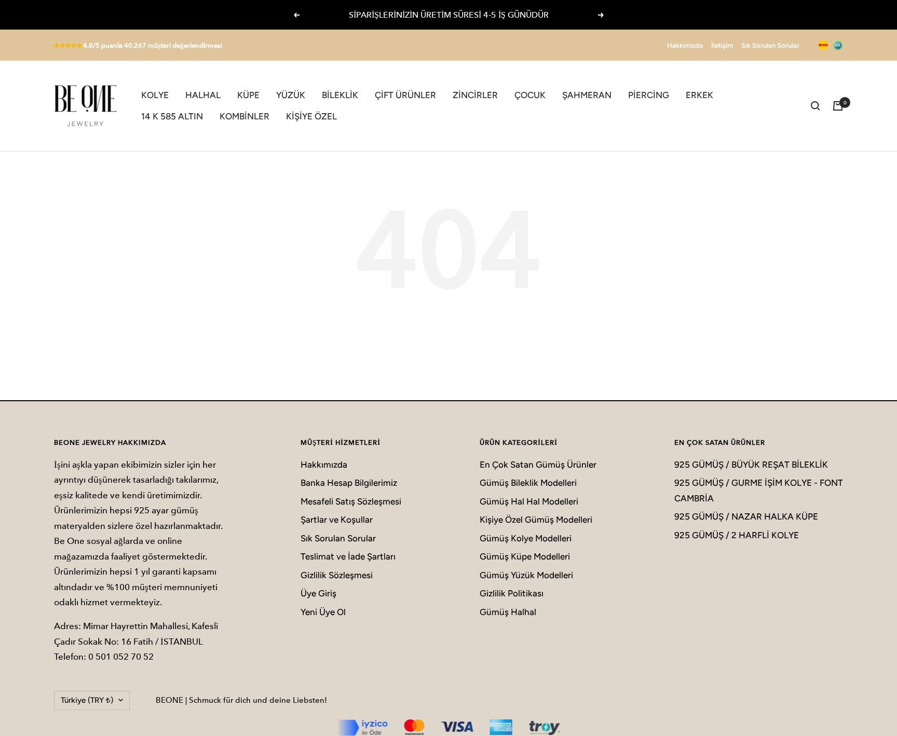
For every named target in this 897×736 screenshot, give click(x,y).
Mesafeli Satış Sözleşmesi (351, 501)
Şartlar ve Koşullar (337, 519)
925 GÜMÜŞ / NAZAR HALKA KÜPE (746, 516)
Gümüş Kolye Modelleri (526, 538)
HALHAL (203, 95)
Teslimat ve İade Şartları (348, 556)
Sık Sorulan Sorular (770, 45)
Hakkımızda (685, 45)
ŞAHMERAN (586, 95)
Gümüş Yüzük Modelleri (526, 575)
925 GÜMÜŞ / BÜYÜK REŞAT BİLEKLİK (751, 464)
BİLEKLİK (340, 95)
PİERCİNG (648, 95)
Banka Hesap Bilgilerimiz (349, 483)
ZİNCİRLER (475, 95)
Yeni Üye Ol (323, 612)
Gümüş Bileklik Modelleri (528, 483)
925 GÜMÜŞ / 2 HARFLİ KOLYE (736, 535)
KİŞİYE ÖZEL (311, 116)
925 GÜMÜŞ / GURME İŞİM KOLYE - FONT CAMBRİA (758, 490)
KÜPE (248, 95)
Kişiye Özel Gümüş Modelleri (536, 519)
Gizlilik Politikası (511, 593)
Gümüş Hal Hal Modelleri (529, 501)
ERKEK (699, 95)
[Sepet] (838, 106)
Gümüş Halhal (508, 612)
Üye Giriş (318, 593)
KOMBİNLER (244, 116)
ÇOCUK (530, 95)
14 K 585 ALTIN (172, 116)
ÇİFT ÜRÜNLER (405, 95)
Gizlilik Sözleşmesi (337, 575)
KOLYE (155, 95)
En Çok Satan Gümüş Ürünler (538, 464)
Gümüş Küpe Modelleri (525, 556)
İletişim (722, 45)
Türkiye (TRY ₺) (87, 700)
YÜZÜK (290, 95)
